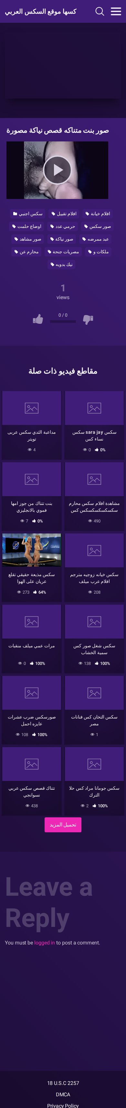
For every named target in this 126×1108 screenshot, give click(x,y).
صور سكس (100, 226)
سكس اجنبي (30, 213)
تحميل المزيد (63, 825)
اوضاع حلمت (28, 226)
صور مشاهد (30, 239)
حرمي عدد (65, 226)
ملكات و (100, 251)
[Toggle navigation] (116, 11)
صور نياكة (64, 239)
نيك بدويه (64, 264)
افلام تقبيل (66, 213)
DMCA (63, 1094)
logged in (44, 943)
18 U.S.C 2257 (63, 1083)
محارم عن (29, 251)
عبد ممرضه (98, 239)
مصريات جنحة (65, 251)
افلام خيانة (100, 213)
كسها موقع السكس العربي (40, 11)
